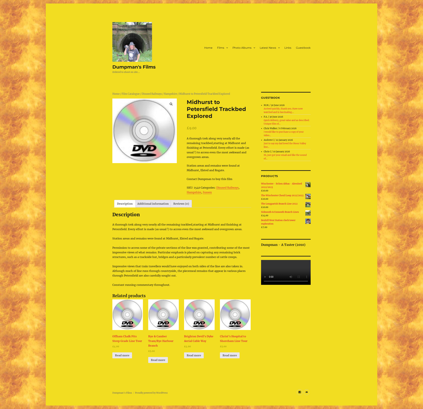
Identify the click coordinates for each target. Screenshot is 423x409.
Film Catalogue (131, 93)
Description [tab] (125, 203)
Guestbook (303, 47)
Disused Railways (152, 93)
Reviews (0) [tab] (181, 203)
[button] (171, 104)
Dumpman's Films (134, 67)
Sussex (207, 192)
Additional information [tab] (153, 203)
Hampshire (170, 93)
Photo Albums (241, 47)
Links (287, 47)
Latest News (268, 47)
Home (208, 47)
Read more (122, 355)
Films (220, 47)
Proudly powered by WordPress (151, 392)
